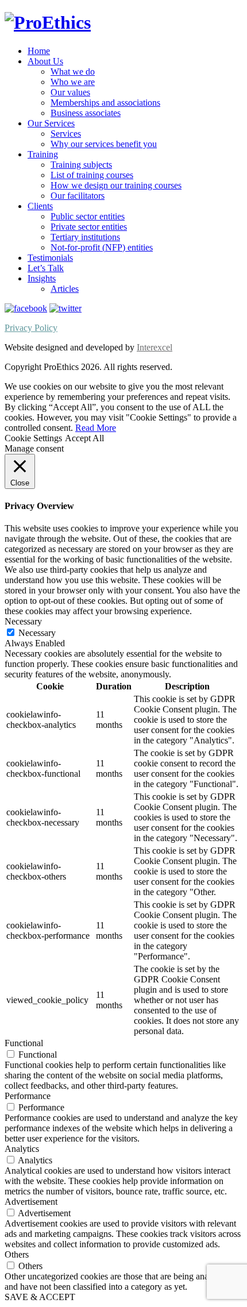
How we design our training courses (116, 185)
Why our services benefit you (104, 144)
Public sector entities (88, 216)
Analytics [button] (22, 1149)
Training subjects (81, 164)
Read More (95, 428)
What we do (73, 71)
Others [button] (17, 1254)
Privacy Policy (31, 328)
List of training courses (92, 175)
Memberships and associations (105, 102)
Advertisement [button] (31, 1201)
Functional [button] (24, 1043)
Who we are (73, 82)
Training (43, 154)
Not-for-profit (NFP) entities (102, 247)
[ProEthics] (48, 22)
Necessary (37, 633)
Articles (65, 289)
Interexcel (154, 347)
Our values (70, 92)
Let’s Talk (46, 268)
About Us (45, 61)
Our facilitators (78, 196)
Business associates (86, 113)
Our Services (51, 123)
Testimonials (50, 258)
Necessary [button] (23, 621)
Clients (40, 206)
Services (66, 133)
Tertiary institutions (85, 237)
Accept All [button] (84, 438)
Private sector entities (89, 227)
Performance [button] (28, 1096)
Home (39, 51)
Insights (42, 278)
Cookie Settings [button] (33, 438)
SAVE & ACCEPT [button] (40, 1297)
